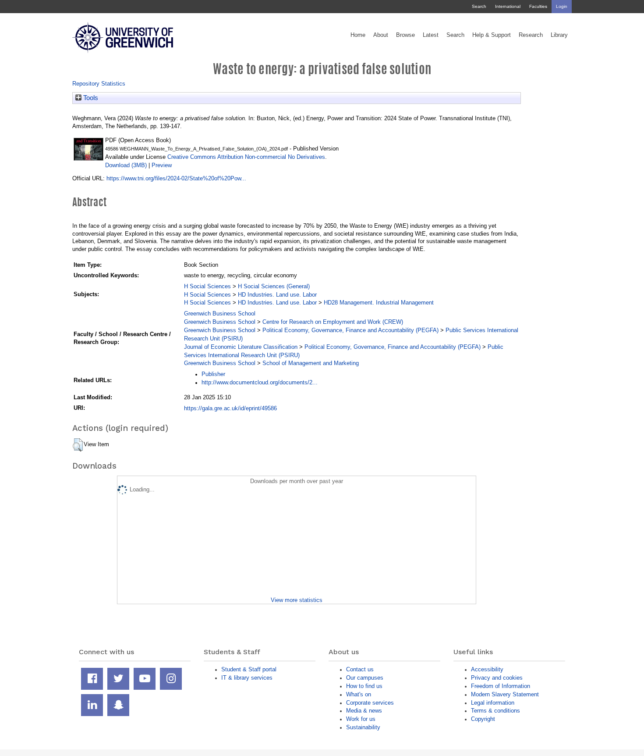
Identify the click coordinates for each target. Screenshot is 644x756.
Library (559, 35)
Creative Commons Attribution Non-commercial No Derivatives (246, 157)
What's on (358, 694)
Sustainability (363, 727)
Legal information (492, 702)
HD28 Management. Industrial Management (379, 302)
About (380, 35)
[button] (78, 444)
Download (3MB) (126, 165)
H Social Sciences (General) (274, 286)
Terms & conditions (495, 710)
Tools (89, 97)
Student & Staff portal (248, 669)
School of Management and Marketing (310, 363)
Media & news (364, 710)
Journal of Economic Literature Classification (240, 347)
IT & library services (246, 677)
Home (357, 35)
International (507, 6)
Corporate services (370, 702)
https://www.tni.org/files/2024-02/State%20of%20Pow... (176, 178)
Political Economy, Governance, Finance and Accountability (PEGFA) (350, 330)
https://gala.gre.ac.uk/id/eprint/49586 (230, 408)
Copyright (483, 719)
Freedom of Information (500, 686)
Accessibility (487, 669)
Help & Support (491, 35)
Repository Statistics (98, 83)
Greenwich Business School (219, 313)
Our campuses (364, 677)
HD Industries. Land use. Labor (277, 294)
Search (479, 6)
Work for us (360, 719)
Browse (405, 35)
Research (531, 35)
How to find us (364, 686)
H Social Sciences (207, 286)
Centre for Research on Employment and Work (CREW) (332, 322)
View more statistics (296, 600)
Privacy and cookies (497, 677)
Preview (162, 165)
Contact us (360, 669)
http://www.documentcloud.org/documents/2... (260, 382)
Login (561, 6)
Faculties (538, 6)
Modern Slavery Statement (505, 694)
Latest (431, 35)
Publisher (213, 374)
